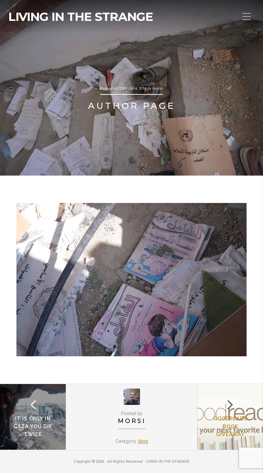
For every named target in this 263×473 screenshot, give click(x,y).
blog (143, 441)
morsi (132, 420)
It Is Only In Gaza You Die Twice (32, 426)
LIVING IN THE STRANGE (80, 17)
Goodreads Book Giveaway (230, 426)
